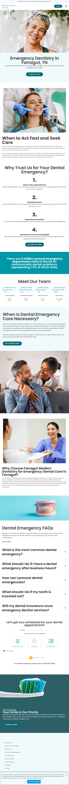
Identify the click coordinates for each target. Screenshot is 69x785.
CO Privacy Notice (9, 758)
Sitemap (7, 768)
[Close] (66, 775)
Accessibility (8, 765)
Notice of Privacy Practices (12, 746)
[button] (66, 6)
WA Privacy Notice (9, 762)
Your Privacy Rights (34, 782)
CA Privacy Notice (9, 755)
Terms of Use (8, 749)
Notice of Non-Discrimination (12, 752)
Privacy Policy (8, 742)
